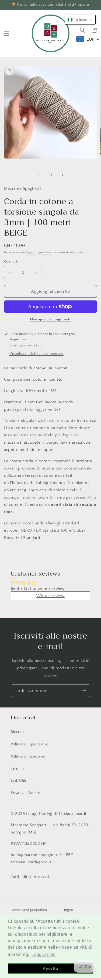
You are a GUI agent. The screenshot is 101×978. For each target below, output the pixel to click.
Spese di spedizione (39, 252)
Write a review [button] (50, 596)
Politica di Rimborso (28, 756)
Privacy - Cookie (25, 793)
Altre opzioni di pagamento (50, 319)
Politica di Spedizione (29, 744)
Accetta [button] (50, 968)
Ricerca (17, 732)
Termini (17, 768)
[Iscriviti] (84, 690)
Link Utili (18, 781)
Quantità (11, 261)
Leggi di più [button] (44, 954)
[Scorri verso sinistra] (39, 175)
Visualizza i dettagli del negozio (36, 353)
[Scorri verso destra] (62, 175)
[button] (7, 33)
